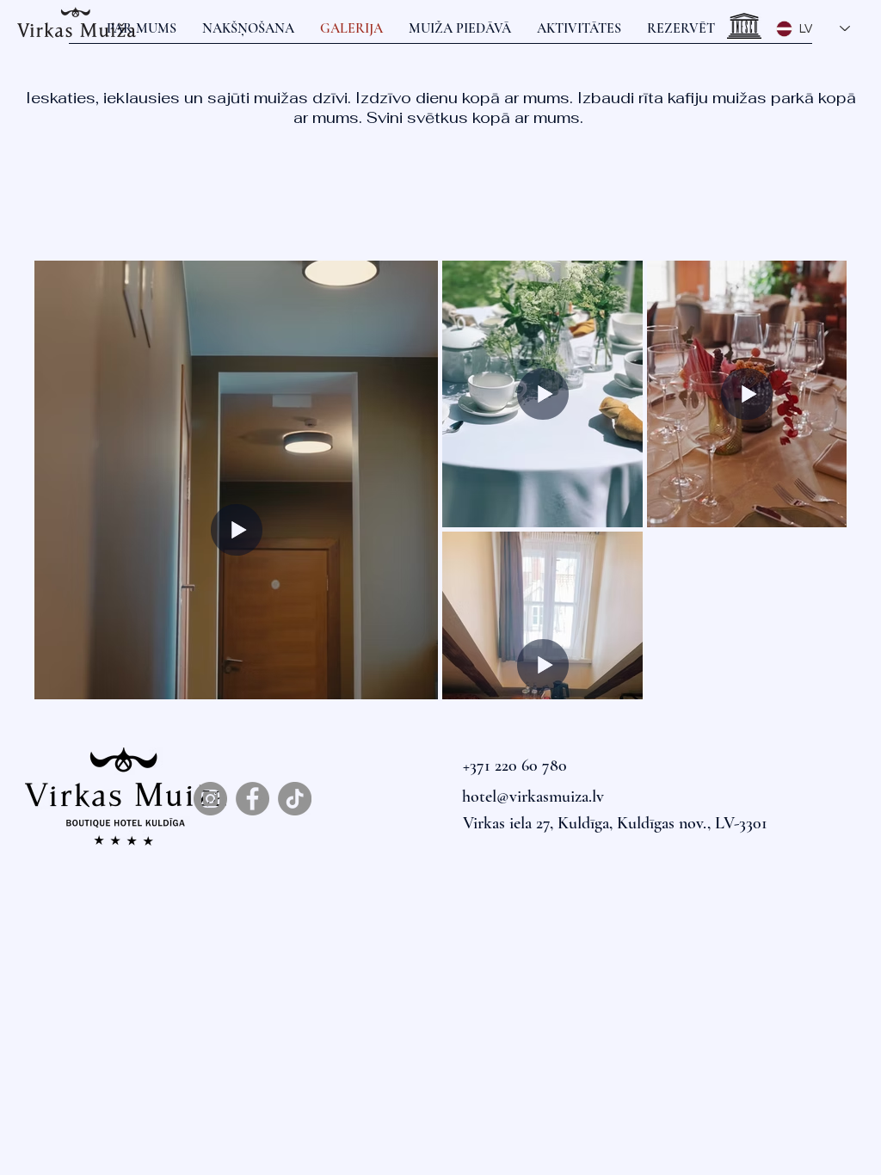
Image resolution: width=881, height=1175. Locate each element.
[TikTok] (294, 798)
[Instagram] (210, 798)
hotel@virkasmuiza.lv (533, 796)
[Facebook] (252, 798)
